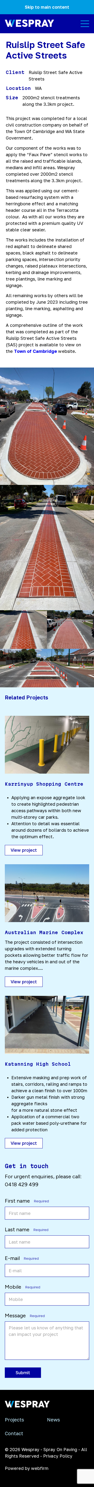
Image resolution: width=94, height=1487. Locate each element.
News (53, 1419)
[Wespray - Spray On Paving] (27, 1406)
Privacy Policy (57, 1456)
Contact (14, 1433)
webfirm (39, 1468)
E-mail (20, 1258)
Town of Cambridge (35, 351)
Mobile (21, 1287)
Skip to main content (47, 7)
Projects (14, 1419)
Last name (25, 1229)
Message (23, 1315)
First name (25, 1201)
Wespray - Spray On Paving (49, 1449)
